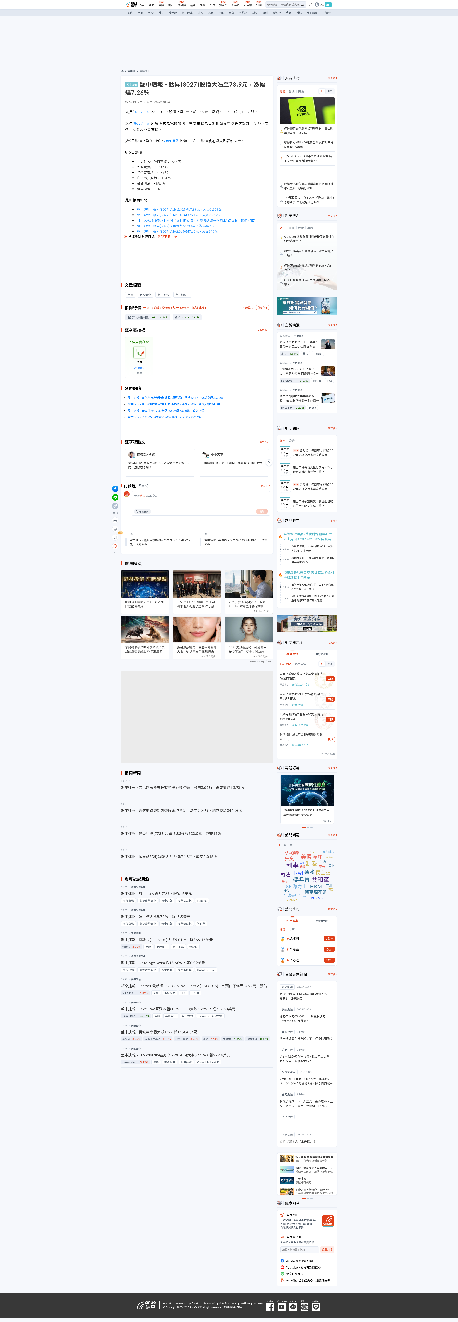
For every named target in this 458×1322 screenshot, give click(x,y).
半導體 (294, 960)
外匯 (202, 5)
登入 (322, 4)
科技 (161, 12)
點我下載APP (167, 236)
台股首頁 (248, 307)
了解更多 (262, 330)
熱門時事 (187, 12)
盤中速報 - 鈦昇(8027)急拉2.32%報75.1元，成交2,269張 (179, 214)
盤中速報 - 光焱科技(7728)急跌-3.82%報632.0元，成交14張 (166, 410)
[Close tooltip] (145, 546)
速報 (200, 12)
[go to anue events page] (311, 4)
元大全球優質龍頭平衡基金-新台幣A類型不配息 (302, 676)
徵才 (234, 1303)
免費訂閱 (327, 1249)
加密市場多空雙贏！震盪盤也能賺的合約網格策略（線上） (313, 503)
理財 (265, 12)
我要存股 (262, 307)
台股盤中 (145, 71)
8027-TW (142, 111)
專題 (288, 12)
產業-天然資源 (300, 725)
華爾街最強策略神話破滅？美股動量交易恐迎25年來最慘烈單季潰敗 (145, 649)
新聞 (151, 5)
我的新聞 (312, 12)
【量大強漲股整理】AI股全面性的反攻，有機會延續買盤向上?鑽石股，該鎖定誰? (196, 220)
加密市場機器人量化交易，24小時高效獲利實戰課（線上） (313, 469)
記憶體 (294, 938)
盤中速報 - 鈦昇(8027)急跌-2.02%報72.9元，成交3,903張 (179, 209)
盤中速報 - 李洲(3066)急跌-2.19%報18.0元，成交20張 (235, 542)
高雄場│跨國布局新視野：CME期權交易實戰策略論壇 (313, 486)
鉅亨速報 (130, 71)
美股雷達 (299, 336)
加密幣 (223, 5)
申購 (330, 679)
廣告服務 (193, 1303)
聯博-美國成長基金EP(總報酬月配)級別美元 (301, 736)
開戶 (330, 739)
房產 (255, 12)
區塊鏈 (243, 12)
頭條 (130, 12)
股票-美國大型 (300, 745)
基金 (193, 5)
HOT (296, 450)
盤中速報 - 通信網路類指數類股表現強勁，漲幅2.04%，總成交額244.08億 (175, 404)
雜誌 (299, 12)
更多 (329, 91)
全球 (212, 5)
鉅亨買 (236, 5)
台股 (161, 5)
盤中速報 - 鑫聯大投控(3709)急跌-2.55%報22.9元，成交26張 (160, 542)
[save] (115, 537)
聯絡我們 (224, 1303)
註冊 (328, 4)
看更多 (263, 442)
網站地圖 (245, 1303)
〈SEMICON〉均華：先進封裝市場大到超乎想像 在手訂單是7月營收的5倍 (196, 604)
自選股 (327, 12)
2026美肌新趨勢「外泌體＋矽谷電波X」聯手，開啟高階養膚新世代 (248, 649)
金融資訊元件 (209, 1303)
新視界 (277, 12)
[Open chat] (115, 546)
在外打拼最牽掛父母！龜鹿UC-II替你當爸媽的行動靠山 (248, 604)
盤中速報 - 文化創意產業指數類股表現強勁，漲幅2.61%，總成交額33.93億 (175, 397)
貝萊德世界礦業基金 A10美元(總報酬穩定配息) (301, 716)
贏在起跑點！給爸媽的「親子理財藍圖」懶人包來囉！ (177, 307)
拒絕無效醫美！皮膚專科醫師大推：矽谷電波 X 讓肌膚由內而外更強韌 (197, 649)
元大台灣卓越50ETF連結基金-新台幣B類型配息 (301, 696)
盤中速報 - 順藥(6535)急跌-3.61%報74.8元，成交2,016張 (164, 417)
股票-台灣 (297, 704)
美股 (171, 5)
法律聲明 (258, 1303)
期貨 (231, 12)
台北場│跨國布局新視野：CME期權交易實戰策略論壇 (313, 452)
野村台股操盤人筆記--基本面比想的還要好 (144, 604)
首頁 (142, 5)
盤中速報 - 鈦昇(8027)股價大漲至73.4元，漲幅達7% (175, 225)
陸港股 (182, 5)
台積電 (294, 949)
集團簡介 (180, 1303)
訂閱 (259, 5)
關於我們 (167, 1303)
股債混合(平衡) (300, 684)
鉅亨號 (248, 5)
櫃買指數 (171, 140)
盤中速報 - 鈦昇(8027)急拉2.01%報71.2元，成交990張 (177, 231)
